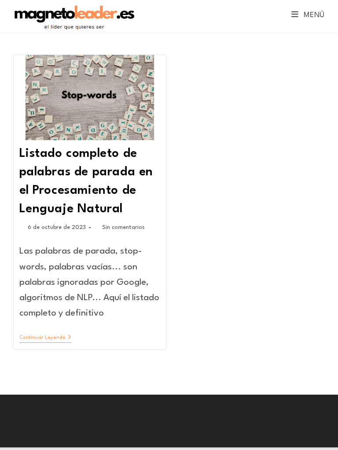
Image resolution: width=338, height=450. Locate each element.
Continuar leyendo (45, 338)
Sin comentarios (123, 227)
